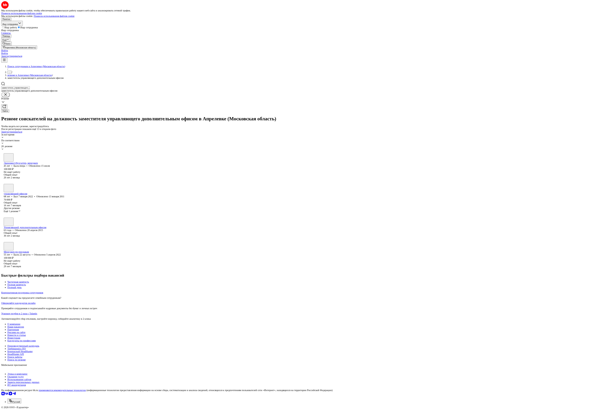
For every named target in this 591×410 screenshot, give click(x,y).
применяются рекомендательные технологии (62, 390)
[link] (6, 43)
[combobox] (15, 87)
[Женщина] (9, 157)
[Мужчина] (9, 188)
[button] (4, 50)
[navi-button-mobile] (4, 60)
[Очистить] (5, 94)
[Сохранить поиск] (4, 106)
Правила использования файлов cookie (54, 16)
